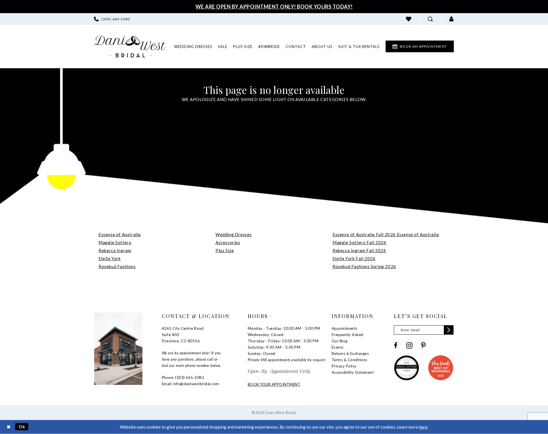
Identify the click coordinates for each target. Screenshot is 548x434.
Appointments (344, 328)
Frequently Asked (347, 334)
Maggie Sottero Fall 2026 (359, 242)
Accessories (227, 242)
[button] (451, 19)
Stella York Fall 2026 (354, 258)
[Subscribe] (449, 330)
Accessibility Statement (353, 372)
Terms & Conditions (349, 359)
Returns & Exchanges (350, 353)
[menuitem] (112, 19)
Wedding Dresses (233, 234)
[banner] (130, 46)
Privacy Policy (344, 366)
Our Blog (340, 341)
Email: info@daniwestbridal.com (190, 383)
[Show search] (430, 19)
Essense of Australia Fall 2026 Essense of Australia (386, 234)
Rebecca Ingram (114, 250)
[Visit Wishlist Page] (409, 19)
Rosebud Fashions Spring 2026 (364, 266)
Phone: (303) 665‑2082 (183, 377)
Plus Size (224, 250)
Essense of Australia (119, 234)
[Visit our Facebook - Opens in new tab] (396, 345)
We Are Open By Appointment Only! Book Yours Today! (274, 6)
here (423, 426)
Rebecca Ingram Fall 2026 (359, 250)
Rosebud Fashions (117, 266)
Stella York (109, 258)
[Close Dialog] (8, 427)
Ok (22, 426)
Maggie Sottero (114, 242)
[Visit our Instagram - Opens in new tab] (409, 345)
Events (338, 347)
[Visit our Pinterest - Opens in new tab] (423, 345)
